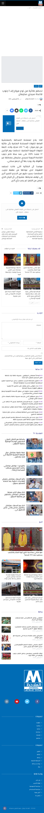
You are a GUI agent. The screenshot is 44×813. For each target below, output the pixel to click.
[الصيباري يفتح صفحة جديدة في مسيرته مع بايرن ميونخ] (6, 638)
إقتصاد (38, 735)
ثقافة (38, 755)
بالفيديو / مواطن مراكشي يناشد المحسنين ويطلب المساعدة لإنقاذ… (14, 468)
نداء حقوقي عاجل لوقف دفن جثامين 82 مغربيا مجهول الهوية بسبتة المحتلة (24, 387)
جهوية (38, 723)
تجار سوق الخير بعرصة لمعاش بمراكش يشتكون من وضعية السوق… (14, 494)
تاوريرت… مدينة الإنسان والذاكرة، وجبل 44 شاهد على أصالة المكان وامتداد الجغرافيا (22, 403)
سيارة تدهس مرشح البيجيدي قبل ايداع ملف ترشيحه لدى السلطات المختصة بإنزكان (9, 235)
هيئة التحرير (36, 783)
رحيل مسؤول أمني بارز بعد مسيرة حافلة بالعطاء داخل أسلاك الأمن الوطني (22, 397)
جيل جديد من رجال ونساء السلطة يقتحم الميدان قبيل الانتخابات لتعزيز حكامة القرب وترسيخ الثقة (22, 418)
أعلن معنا (37, 793)
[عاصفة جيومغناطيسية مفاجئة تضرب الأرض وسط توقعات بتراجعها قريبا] (12, 260)
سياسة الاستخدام (34, 789)
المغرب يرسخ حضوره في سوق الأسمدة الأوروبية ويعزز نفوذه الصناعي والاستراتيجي (22, 392)
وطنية (38, 726)
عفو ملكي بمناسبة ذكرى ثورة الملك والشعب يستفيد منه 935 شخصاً (25, 553)
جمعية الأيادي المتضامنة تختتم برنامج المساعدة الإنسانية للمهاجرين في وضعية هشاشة (34, 235)
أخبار (41, 86)
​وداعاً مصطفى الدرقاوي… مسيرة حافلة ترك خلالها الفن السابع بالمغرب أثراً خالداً (23, 376)
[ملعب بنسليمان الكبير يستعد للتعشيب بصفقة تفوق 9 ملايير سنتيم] (6, 629)
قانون (38, 751)
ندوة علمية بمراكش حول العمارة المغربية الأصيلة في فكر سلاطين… (14, 454)
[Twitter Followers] (27, 705)
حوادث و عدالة (36, 764)
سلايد (36, 86)
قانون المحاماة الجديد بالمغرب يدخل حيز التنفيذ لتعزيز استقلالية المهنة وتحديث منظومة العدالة (22, 382)
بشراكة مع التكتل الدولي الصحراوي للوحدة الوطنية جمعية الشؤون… (15, 441)
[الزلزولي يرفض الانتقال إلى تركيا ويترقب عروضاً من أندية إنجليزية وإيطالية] (6, 620)
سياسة (38, 732)
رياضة (38, 758)
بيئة (39, 767)
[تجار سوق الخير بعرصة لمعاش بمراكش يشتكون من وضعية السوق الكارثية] (34, 496)
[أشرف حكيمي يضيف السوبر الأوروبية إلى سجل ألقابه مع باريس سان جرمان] (6, 647)
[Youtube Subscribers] (17, 705)
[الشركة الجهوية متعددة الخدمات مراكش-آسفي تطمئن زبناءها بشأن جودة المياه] (11, 566)
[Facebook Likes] (37, 705)
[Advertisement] (22, 32)
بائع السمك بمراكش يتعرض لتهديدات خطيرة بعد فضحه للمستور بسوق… (13, 481)
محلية (38, 729)
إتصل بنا (37, 796)
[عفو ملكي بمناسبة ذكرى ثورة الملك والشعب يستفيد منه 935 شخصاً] (31, 260)
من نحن (38, 780)
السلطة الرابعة (35, 761)
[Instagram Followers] (7, 705)
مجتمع (38, 738)
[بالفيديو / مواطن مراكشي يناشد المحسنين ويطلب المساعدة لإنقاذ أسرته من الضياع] (34, 470)
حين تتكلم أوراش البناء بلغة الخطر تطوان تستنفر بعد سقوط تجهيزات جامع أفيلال (22, 408)
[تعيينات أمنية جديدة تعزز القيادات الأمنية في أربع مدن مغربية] (12, 284)
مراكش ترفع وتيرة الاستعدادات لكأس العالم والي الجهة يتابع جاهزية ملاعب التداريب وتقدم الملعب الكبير (23, 424)
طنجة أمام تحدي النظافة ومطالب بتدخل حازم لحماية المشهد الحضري (22, 413)
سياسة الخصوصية (35, 786)
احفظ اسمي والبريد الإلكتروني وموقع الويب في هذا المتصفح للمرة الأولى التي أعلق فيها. (23, 357)
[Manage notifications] (4, 808)
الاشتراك (20, 128)
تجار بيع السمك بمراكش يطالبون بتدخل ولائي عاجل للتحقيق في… (14, 507)
